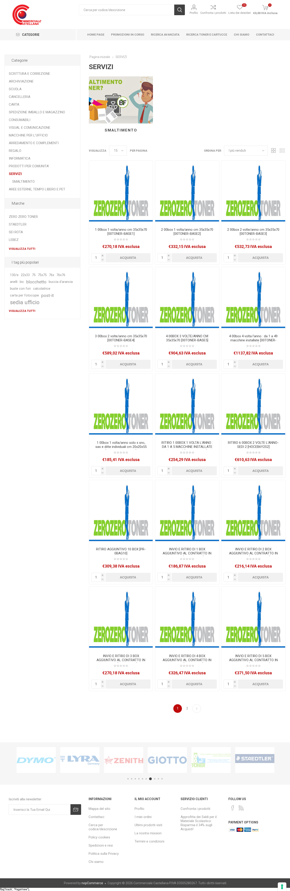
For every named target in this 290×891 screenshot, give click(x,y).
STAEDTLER (18, 224)
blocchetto (36, 281)
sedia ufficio (24, 302)
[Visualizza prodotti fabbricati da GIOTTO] (167, 760)
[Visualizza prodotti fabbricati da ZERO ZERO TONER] (211, 760)
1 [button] (128, 778)
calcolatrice (41, 289)
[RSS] (241, 807)
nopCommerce (92, 883)
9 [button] (158, 778)
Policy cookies (99, 837)
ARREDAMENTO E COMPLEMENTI (34, 143)
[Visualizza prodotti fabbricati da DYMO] (36, 760)
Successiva (196, 708)
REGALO (15, 151)
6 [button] (146, 778)
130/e (14, 275)
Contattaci (96, 817)
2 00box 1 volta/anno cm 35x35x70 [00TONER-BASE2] (187, 232)
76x (51, 275)
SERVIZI (15, 174)
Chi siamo (96, 862)
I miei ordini (143, 817)
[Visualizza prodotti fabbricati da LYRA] (79, 760)
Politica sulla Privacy (104, 854)
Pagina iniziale (99, 57)
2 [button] (131, 778)
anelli (13, 282)
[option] (36, 760)
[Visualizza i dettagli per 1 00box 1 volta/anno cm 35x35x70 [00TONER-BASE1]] (121, 192)
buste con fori (20, 289)
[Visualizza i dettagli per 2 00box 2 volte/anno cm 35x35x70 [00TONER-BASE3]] (253, 192)
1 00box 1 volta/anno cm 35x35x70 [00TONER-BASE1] (121, 232)
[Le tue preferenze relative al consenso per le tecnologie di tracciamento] (282, 886)
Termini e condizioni (149, 841)
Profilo (194, 13)
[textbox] (126, 10)
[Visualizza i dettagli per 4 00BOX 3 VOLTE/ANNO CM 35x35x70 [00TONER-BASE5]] (187, 299)
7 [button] (150, 778)
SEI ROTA (16, 232)
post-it (47, 295)
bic (22, 282)
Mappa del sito (99, 809)
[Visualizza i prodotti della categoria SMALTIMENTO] (121, 100)
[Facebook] (232, 807)
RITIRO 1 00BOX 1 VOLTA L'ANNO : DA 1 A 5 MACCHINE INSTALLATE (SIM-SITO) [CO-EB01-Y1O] (187, 447)
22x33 (25, 275)
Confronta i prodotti (213, 13)
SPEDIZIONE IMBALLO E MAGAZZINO (37, 112)
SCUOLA (15, 89)
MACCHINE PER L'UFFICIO (28, 135)
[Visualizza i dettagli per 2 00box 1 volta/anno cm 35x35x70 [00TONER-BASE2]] (187, 192)
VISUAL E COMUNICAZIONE (29, 128)
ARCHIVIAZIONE (21, 81)
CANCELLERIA (19, 97)
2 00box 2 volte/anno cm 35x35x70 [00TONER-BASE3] (253, 232)
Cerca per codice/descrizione (103, 827)
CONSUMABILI (19, 120)
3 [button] (135, 778)
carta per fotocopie (24, 295)
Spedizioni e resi (101, 845)
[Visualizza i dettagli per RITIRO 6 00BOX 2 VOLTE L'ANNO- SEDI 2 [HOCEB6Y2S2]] (253, 405)
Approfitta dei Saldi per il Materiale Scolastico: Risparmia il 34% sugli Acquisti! (199, 823)
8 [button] (154, 778)
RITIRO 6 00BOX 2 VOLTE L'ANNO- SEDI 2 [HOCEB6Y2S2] (253, 445)
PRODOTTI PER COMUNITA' (29, 166)
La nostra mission (148, 833)
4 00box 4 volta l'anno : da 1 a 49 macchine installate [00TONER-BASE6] (253, 340)
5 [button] (142, 778)
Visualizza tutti (22, 248)
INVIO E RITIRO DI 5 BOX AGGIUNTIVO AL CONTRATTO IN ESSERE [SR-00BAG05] (253, 660)
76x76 (60, 275)
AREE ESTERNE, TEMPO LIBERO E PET (37, 189)
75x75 (42, 275)
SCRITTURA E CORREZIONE (29, 74)
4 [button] (139, 778)
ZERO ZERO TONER (23, 217)
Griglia (273, 151)
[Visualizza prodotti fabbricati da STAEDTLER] (254, 760)
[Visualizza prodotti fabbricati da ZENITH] (123, 760)
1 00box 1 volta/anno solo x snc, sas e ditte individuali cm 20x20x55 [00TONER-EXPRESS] (121, 447)
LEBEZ (14, 240)
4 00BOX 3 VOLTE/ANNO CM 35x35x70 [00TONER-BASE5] (187, 338)
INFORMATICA (19, 158)
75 (34, 275)
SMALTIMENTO (121, 130)
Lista (282, 151)
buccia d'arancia (61, 282)
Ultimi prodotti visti (148, 825)
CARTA (14, 104)
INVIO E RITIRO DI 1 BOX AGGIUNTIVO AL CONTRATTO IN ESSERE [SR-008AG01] (187, 553)
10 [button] (162, 778)
